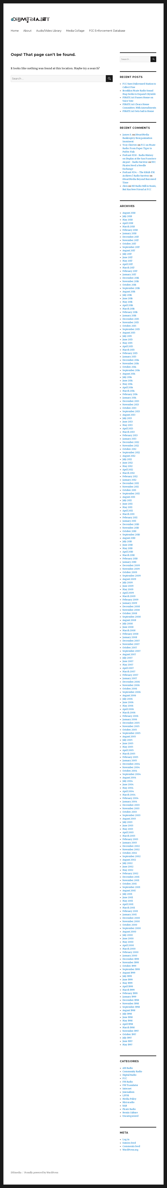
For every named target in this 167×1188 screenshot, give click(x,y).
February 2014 (130, 394)
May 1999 (127, 983)
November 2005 (130, 726)
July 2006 (127, 699)
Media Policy (129, 1099)
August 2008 (129, 620)
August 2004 (129, 777)
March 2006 (128, 712)
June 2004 (128, 784)
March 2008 (128, 630)
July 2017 (127, 254)
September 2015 (131, 329)
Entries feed (129, 1143)
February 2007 (130, 675)
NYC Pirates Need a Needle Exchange (139, 165)
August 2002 (129, 859)
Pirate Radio (129, 1109)
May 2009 (127, 589)
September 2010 (131, 534)
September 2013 (131, 411)
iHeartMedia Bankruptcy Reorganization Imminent (137, 138)
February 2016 (129, 312)
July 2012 (127, 459)
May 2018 (127, 219)
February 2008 (130, 634)
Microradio (128, 1102)
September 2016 (131, 288)
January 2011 (129, 521)
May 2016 (127, 302)
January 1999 (129, 996)
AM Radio (127, 1068)
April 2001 (127, 904)
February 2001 (130, 911)
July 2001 (127, 894)
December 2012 (130, 442)
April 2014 (127, 387)
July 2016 (127, 295)
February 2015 (129, 353)
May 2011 (127, 507)
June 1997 (127, 1041)
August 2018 (128, 213)
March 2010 (128, 555)
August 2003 (129, 818)
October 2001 (129, 883)
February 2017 (129, 271)
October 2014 (129, 367)
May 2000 (127, 942)
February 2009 (130, 599)
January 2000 (129, 955)
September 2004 (131, 774)
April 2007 (128, 668)
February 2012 (130, 476)
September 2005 (131, 733)
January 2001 (129, 914)
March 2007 (128, 671)
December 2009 (131, 565)
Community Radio (132, 1071)
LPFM (125, 1095)
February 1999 (129, 993)
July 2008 (127, 623)
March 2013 (128, 432)
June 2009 (127, 586)
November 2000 (131, 921)
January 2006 (129, 719)
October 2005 (129, 729)
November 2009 (131, 569)
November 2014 (130, 363)
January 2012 (129, 480)
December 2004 (131, 764)
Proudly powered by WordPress (41, 1172)
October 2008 (129, 613)
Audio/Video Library (48, 30)
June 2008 (127, 627)
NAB (124, 1105)
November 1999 (130, 962)
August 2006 (129, 695)
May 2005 (127, 746)
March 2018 (128, 226)
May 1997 (127, 1044)
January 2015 (129, 356)
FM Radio (127, 1081)
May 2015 (127, 343)
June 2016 (127, 298)
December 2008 (131, 606)
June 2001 (127, 897)
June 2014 (127, 380)
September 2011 (131, 493)
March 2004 (129, 794)
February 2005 (130, 757)
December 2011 (130, 483)
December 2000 (131, 918)
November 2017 (130, 240)
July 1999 (127, 976)
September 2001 (131, 887)
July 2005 (127, 740)
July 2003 (127, 822)
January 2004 (129, 801)
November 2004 (131, 767)
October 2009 (129, 572)
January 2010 (129, 562)
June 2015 (127, 339)
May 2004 (127, 788)
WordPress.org (130, 1149)
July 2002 (127, 863)
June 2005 (127, 743)
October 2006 (129, 688)
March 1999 (128, 990)
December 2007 (131, 640)
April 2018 (127, 223)
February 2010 (130, 558)
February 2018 (130, 230)
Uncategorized (130, 1116)
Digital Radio (129, 1075)
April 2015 (127, 346)
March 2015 (128, 349)
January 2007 (129, 678)
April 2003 (128, 832)
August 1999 (128, 972)
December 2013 (130, 401)
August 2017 (128, 250)
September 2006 (131, 692)
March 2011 (128, 514)
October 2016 (129, 284)
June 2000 (128, 938)
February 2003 (130, 839)
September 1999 (131, 969)
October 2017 (129, 243)
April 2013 (127, 428)
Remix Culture (130, 1112)
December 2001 (130, 877)
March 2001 (128, 907)
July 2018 (127, 216)
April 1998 (127, 1024)
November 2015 (130, 322)
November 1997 (130, 1031)
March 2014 (128, 391)
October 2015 (129, 326)
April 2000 (128, 945)
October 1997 (129, 1034)
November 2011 (130, 486)
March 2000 (129, 948)
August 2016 (128, 291)
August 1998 (128, 1010)
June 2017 (127, 257)
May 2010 (127, 548)
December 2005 (131, 723)
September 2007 (131, 651)
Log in (125, 1139)
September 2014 (131, 370)
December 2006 (131, 681)
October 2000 (129, 924)
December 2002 (131, 846)
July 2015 (127, 336)
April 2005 (128, 750)
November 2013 (130, 404)
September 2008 (131, 616)
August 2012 (128, 456)
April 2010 (127, 551)
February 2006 (130, 716)
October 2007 (129, 647)
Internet (126, 1088)
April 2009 (128, 592)
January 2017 (129, 274)
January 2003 (129, 842)
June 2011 (127, 503)
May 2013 (127, 425)
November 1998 (130, 1003)
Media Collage (75, 30)
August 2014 (128, 373)
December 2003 (131, 805)
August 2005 (129, 736)
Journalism (128, 1092)
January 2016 (129, 315)
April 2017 (127, 264)
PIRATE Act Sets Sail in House (138, 111)
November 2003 (130, 808)
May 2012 (127, 466)
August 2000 (129, 931)
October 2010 (129, 531)
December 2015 (130, 319)
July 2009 (127, 582)
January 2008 (129, 637)
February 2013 (130, 435)
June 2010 (127, 545)
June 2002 (127, 866)
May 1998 (127, 1020)
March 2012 (128, 473)
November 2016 (130, 281)
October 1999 (129, 966)
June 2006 (127, 702)
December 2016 (130, 278)
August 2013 (128, 414)
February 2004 (130, 798)
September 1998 (131, 1007)
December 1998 (130, 1000)
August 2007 (129, 654)
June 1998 (127, 1017)
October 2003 (129, 812)
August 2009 (129, 579)
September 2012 (131, 452)
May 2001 (127, 901)
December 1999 (130, 959)
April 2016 (127, 305)
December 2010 (130, 524)
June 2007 (127, 661)
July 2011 (127, 500)
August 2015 (128, 332)
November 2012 (130, 445)
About (27, 30)
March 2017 (128, 267)
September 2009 (131, 575)
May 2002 (127, 870)
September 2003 (131, 815)
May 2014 (127, 384)
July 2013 (127, 418)
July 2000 (127, 935)
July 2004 (127, 781)
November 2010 (130, 527)
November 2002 (131, 849)
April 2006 (128, 709)
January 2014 (129, 397)
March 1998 (128, 1027)
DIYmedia (16, 1172)
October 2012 (129, 449)
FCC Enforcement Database (107, 30)
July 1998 (127, 1013)
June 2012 (127, 462)
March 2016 (128, 308)
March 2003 (128, 835)
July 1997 (127, 1037)
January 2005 (129, 760)
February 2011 (129, 517)
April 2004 (128, 791)
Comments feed (131, 1146)
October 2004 (129, 770)
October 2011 (129, 490)
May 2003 (127, 829)
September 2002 (131, 856)
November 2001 (130, 880)
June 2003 (127, 825)
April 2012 (127, 469)
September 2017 (131, 247)
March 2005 (128, 753)
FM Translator (130, 1085)
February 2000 (130, 952)
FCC (124, 1078)
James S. (127, 134)
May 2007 (127, 664)
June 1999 (127, 979)
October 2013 (129, 408)
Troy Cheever (129, 145)
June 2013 (127, 421)
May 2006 (127, 705)
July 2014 (127, 377)
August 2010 (128, 538)
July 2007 (127, 658)
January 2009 (129, 603)
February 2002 (130, 873)
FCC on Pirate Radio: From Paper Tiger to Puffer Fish (138, 148)
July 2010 (127, 541)
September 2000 (131, 928)
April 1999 (127, 986)
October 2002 (129, 853)
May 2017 (127, 260)
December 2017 (130, 237)
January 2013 (129, 438)
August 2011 (128, 497)
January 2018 (129, 233)
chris (125, 186)
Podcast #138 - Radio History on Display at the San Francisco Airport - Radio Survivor (139, 158)
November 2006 (131, 685)
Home (15, 30)
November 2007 (130, 644)
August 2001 (129, 890)
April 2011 (127, 510)
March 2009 (128, 596)
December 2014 (130, 360)
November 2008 (131, 610)
